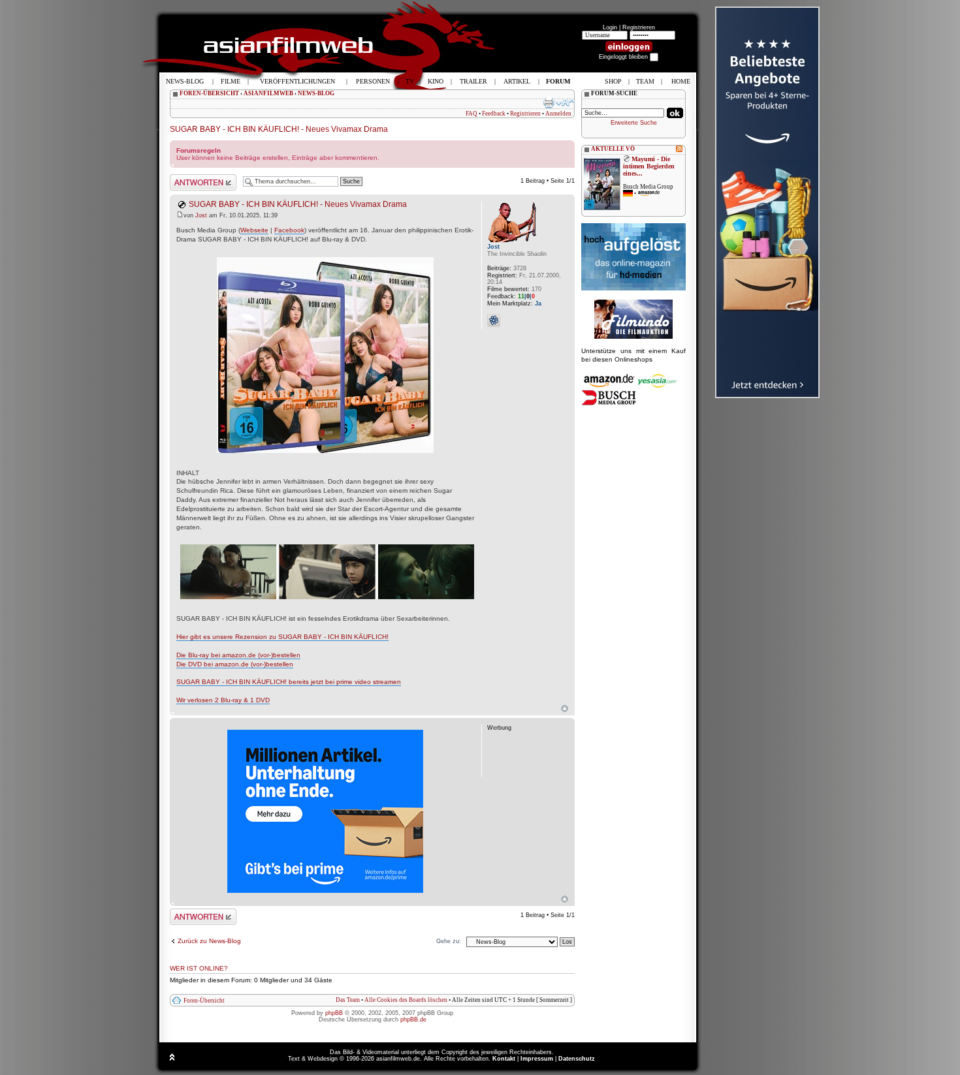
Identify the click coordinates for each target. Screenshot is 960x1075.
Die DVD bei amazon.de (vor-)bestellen (234, 664)
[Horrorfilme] (633, 337)
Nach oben (564, 708)
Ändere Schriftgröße (565, 102)
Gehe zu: (448, 941)
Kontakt (503, 1058)
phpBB (334, 1013)
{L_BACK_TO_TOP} (564, 899)
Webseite (254, 230)
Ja (538, 303)
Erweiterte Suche (634, 122)
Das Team (348, 1000)
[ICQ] (493, 320)
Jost (201, 215)
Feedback (493, 113)
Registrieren (638, 27)
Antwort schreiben (194, 177)
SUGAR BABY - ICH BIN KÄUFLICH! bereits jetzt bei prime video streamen (288, 681)
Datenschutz (576, 1058)
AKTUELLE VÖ (613, 149)
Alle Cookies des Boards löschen (405, 1000)
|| (526, 296)
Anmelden (558, 113)
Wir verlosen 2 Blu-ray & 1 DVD (223, 700)
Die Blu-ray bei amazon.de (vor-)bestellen (238, 655)
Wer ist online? (199, 968)
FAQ (471, 113)
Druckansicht (548, 102)
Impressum (536, 1058)
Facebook (289, 230)
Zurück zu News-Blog (209, 940)
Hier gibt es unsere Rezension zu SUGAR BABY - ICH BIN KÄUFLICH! (282, 636)
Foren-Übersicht (204, 1000)
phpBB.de (413, 1019)
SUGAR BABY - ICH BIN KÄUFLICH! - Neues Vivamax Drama (279, 129)
